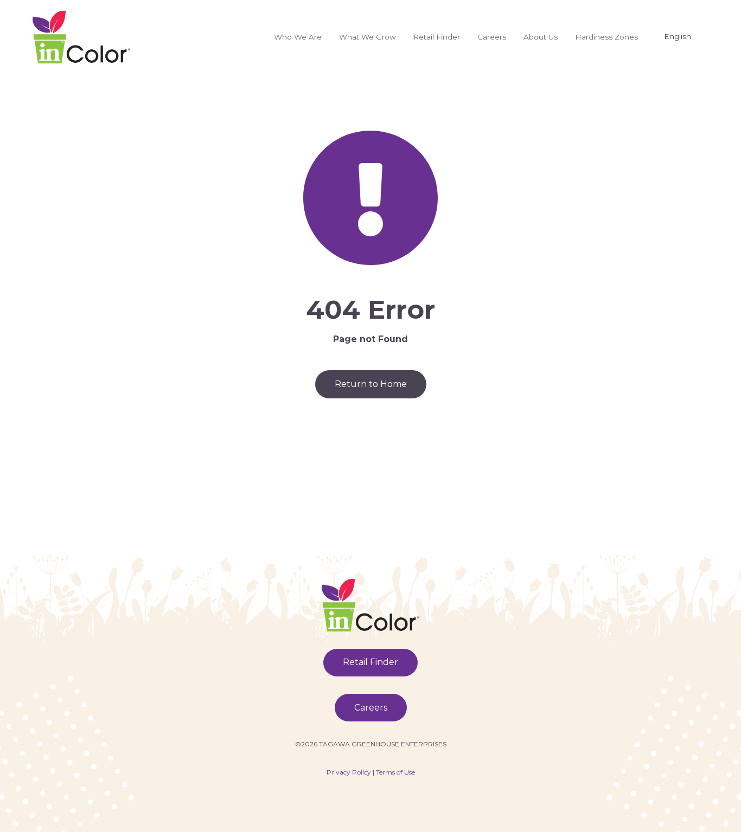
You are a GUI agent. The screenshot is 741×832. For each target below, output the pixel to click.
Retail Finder (436, 37)
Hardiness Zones (606, 37)
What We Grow (367, 37)
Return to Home (371, 384)
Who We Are (298, 37)
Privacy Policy (349, 772)
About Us (540, 37)
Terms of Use (395, 772)
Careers (491, 37)
